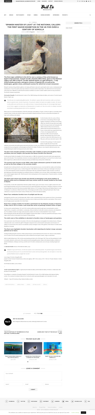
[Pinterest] (82, 1)
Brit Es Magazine (31, 32)
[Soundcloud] (88, 1)
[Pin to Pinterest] (40, 313)
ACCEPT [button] (83, 412)
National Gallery (37, 284)
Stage (28, 15)
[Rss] (90, 1)
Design (11, 15)
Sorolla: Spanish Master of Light (34, 80)
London (28, 284)
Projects (64, 15)
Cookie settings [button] (75, 412)
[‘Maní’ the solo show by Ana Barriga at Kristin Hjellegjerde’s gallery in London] (53, 348)
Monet (5, 243)
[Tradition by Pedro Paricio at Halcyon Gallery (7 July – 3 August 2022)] (13, 348)
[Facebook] (77, 1)
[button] (13, 1)
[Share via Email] (41, 313)
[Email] (86, 1)
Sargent (56, 241)
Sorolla (45, 284)
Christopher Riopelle (10, 284)
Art (5, 15)
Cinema (35, 15)
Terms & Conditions (52, 407)
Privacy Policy (42, 407)
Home (38, 1)
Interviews (56, 15)
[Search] (90, 15)
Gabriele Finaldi (20, 284)
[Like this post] (35, 313)
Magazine (44, 1)
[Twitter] (79, 1)
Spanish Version (58, 1)
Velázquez (22, 180)
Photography (20, 15)
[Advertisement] (33, 298)
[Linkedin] (84, 1)
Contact (50, 1)
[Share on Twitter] (38, 313)
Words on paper (45, 15)
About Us (35, 407)
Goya (30, 180)
